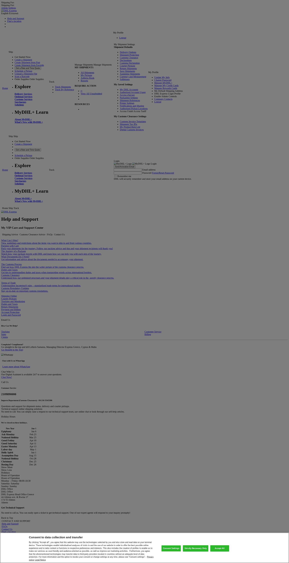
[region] (144, 548)
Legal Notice (40, 560)
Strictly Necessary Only (196, 548)
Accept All (219, 548)
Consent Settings (171, 548)
